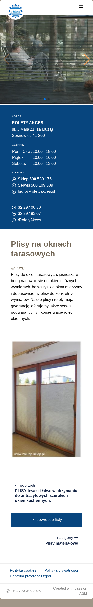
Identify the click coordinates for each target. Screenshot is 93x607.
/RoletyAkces (29, 220)
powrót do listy (48, 520)
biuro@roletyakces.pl (36, 191)
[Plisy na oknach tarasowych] (46, 399)
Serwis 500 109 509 (35, 185)
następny (61, 540)
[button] (86, 59)
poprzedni (46, 493)
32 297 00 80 (29, 207)
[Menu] (81, 7)
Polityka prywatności (61, 570)
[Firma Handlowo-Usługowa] (15, 11)
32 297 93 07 (29, 213)
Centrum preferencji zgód (30, 576)
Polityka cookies (23, 570)
